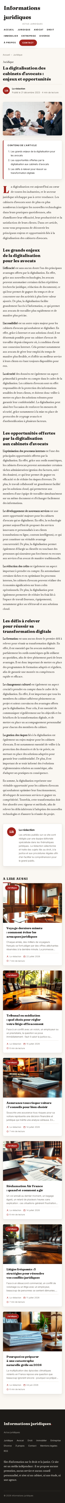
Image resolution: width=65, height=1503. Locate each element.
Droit (50, 29)
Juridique (24, 29)
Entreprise (28, 36)
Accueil (9, 29)
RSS (6, 1451)
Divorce (44, 36)
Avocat (38, 29)
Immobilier (11, 36)
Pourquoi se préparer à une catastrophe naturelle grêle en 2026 (24, 1361)
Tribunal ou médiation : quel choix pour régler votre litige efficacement (25, 1020)
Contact (28, 43)
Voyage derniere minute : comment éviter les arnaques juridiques (24, 932)
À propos (10, 42)
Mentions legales (48, 1445)
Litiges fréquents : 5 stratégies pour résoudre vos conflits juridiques (25, 1273)
